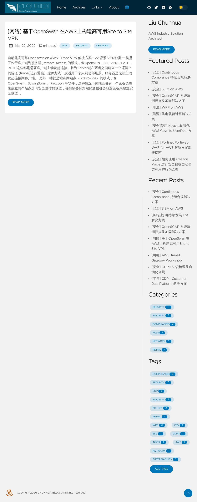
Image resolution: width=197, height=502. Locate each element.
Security (82, 45)
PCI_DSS (160, 408)
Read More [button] (161, 49)
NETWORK (161, 341)
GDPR (178, 434)
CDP (157, 391)
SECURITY (161, 307)
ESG (157, 434)
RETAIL (159, 350)
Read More (21, 102)
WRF (158, 425)
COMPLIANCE (163, 324)
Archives (79, 7)
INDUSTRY (161, 315)
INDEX (158, 442)
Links (96, 7)
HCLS (158, 333)
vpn (64, 45)
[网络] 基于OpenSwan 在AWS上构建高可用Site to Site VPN (70, 35)
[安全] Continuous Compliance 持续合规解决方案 (171, 77)
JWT (180, 442)
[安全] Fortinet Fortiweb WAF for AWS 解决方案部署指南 (171, 148)
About (114, 7)
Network (102, 45)
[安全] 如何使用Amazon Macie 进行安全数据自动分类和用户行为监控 (171, 164)
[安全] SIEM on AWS (167, 89)
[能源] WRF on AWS (167, 107)
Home (61, 7)
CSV (178, 425)
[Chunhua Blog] (29, 7)
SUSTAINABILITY (164, 459)
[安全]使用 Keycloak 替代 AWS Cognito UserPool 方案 (171, 131)
